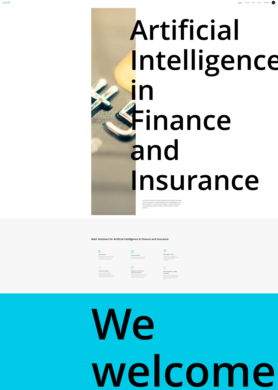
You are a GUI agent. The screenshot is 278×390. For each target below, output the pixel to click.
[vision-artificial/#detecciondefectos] (139, 254)
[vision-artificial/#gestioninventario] (139, 272)
